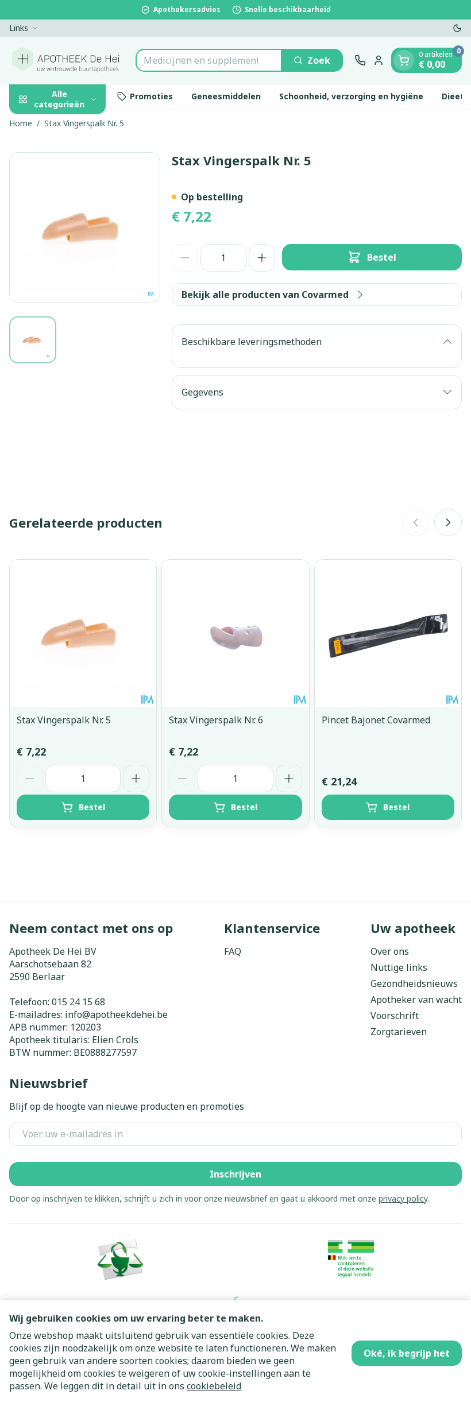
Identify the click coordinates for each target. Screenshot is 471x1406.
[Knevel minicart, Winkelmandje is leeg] (403, 60)
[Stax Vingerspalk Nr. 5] (83, 633)
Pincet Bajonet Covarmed (376, 720)
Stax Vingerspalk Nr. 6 (216, 720)
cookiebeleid (214, 1386)
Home (20, 123)
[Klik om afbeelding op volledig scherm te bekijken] (85, 228)
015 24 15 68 (78, 1002)
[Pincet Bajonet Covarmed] (388, 633)
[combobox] (209, 60)
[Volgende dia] (448, 522)
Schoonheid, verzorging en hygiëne (351, 96)
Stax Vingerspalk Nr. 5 (64, 720)
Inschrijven (235, 1174)
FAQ (232, 951)
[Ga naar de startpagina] (66, 60)
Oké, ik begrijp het (407, 1353)
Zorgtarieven (398, 1031)
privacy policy (403, 1198)
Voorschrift (394, 1015)
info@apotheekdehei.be (116, 1014)
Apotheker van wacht (416, 999)
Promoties (151, 96)
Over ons (389, 951)
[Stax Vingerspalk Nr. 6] (235, 633)
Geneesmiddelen (226, 96)
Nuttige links (398, 967)
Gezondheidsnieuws (414, 983)
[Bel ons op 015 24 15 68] (360, 60)
